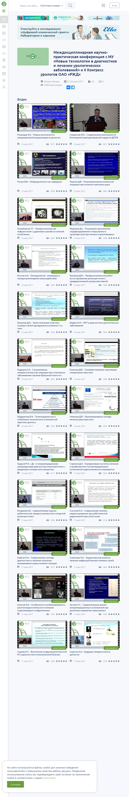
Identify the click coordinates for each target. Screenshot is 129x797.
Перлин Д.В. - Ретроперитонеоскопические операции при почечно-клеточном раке (92, 183)
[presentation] (16, 44)
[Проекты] (4, 33)
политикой (49, 777)
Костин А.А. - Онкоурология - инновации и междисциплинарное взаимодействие (38, 277)
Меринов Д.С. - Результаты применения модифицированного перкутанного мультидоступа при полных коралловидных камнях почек (92, 232)
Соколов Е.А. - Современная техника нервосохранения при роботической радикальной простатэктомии (88, 513)
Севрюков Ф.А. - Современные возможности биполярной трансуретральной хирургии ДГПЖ (94, 136)
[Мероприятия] (4, 74)
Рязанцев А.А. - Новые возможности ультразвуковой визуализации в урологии (38, 136)
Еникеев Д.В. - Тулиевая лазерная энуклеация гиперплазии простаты (93, 371)
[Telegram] (73, 87)
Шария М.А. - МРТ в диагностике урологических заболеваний (94, 324)
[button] (8, 50)
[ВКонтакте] (68, 87)
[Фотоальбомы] (4, 67)
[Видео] (4, 26)
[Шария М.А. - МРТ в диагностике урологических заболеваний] (95, 305)
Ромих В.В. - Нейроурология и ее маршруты (39, 181)
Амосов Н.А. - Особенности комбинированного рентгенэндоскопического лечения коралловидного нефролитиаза (41, 607)
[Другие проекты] (103, 5)
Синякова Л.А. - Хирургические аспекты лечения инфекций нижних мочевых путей (92, 559)
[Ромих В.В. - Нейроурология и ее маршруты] (42, 165)
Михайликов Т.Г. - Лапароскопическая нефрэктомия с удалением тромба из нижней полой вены (40, 231)
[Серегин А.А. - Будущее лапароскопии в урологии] (95, 635)
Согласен (15, 784)
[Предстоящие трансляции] (4, 19)
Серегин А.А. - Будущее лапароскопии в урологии (90, 653)
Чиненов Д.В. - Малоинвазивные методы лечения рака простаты (90, 418)
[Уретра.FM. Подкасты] (4, 60)
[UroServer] (4, 53)
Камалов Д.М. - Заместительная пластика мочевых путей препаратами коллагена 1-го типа (39, 325)
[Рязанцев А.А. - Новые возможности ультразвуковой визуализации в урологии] (42, 117)
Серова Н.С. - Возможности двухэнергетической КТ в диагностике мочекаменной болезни (42, 653)
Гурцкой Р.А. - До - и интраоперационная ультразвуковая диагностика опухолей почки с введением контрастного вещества (41, 466)
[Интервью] (4, 80)
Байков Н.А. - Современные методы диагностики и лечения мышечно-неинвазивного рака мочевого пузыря (37, 560)
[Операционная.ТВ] (4, 47)
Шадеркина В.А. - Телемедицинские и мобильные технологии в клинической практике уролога (37, 419)
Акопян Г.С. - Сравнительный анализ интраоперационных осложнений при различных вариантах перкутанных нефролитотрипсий (89, 609)
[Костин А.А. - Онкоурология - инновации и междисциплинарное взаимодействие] (42, 258)
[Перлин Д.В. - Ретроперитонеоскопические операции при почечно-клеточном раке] (95, 165)
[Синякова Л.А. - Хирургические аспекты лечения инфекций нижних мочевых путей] (95, 541)
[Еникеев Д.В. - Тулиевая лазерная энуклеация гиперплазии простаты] (95, 353)
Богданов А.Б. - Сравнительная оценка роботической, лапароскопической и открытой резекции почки (41, 513)
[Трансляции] (4, 40)
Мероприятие (59, 131)
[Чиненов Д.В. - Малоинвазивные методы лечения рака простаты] (95, 399)
